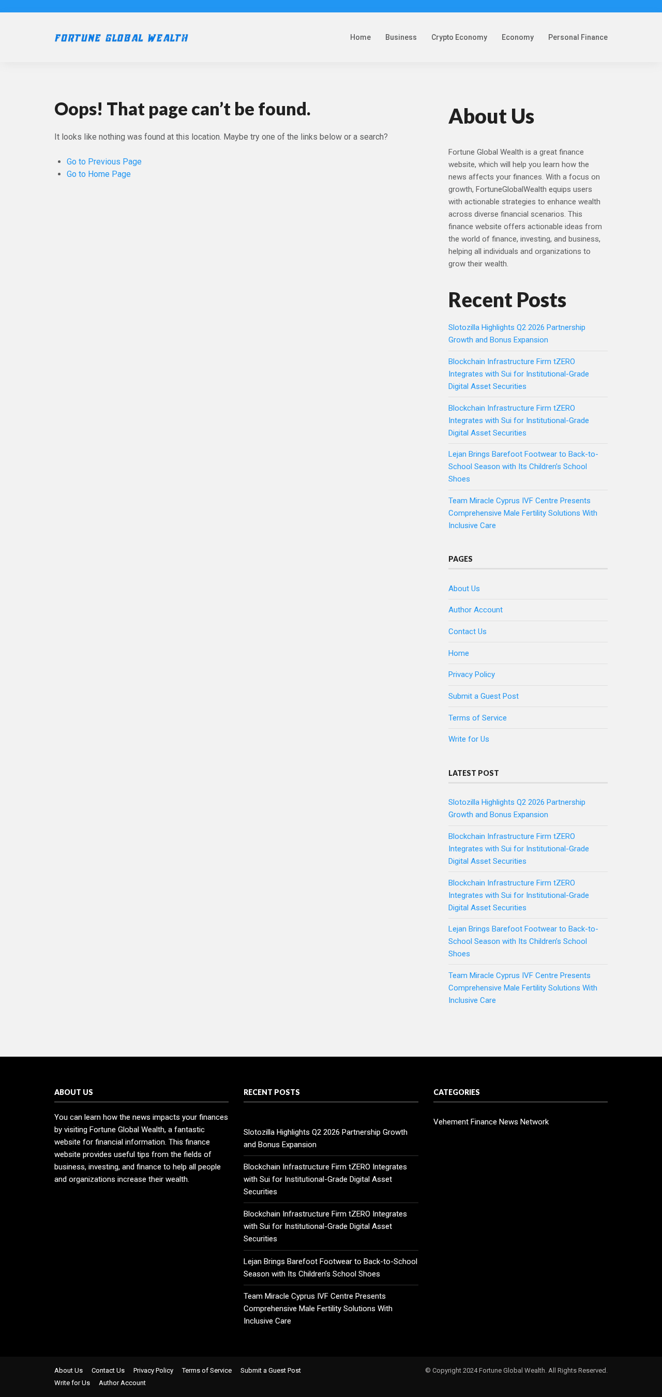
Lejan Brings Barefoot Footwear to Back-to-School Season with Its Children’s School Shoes (523, 466)
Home (360, 37)
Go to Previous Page (104, 162)
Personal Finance (578, 37)
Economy (518, 37)
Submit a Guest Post (483, 696)
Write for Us (468, 739)
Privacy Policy (471, 674)
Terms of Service (477, 718)
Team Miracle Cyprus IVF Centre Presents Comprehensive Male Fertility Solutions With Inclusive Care (522, 513)
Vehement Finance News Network (491, 1121)
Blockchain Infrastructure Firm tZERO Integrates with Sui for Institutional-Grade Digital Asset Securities (518, 374)
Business (401, 37)
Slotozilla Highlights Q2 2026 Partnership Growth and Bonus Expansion (326, 1138)
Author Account (475, 609)
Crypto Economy (459, 37)
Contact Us (467, 631)
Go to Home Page (99, 174)
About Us (464, 588)
